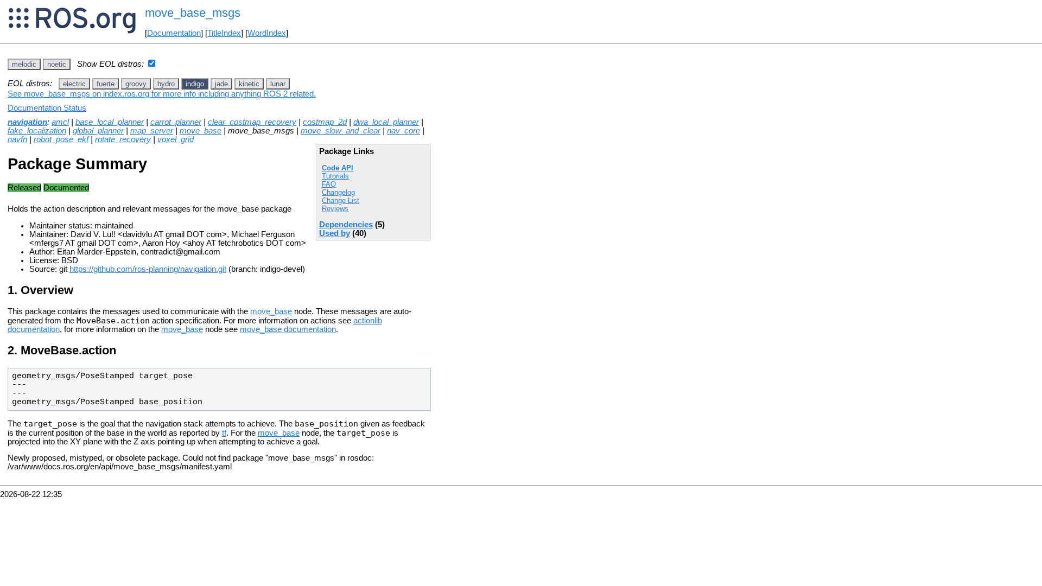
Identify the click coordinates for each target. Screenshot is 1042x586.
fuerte (106, 84)
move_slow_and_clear (340, 130)
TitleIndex (224, 33)
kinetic (249, 84)
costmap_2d (325, 122)
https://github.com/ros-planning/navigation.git (147, 269)
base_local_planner (109, 122)
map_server (151, 130)
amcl (60, 122)
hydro (166, 84)
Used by (334, 233)
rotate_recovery (123, 139)
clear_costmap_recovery (252, 122)
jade (221, 84)
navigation (27, 122)
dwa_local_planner (386, 122)
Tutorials (335, 176)
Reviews (335, 209)
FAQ (329, 184)
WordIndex (266, 33)
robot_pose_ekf (61, 139)
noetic (56, 64)
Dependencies (346, 224)
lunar (277, 84)
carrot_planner (175, 122)
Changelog (338, 192)
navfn (17, 139)
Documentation (174, 33)
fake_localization (37, 130)
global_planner (98, 130)
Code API (337, 168)
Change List (340, 200)
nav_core (403, 130)
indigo (195, 84)
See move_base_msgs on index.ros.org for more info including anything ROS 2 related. (162, 94)
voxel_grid (175, 139)
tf (224, 433)
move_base (200, 130)
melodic (24, 64)
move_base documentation (288, 329)
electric (74, 84)
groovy (136, 84)
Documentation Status (47, 108)
